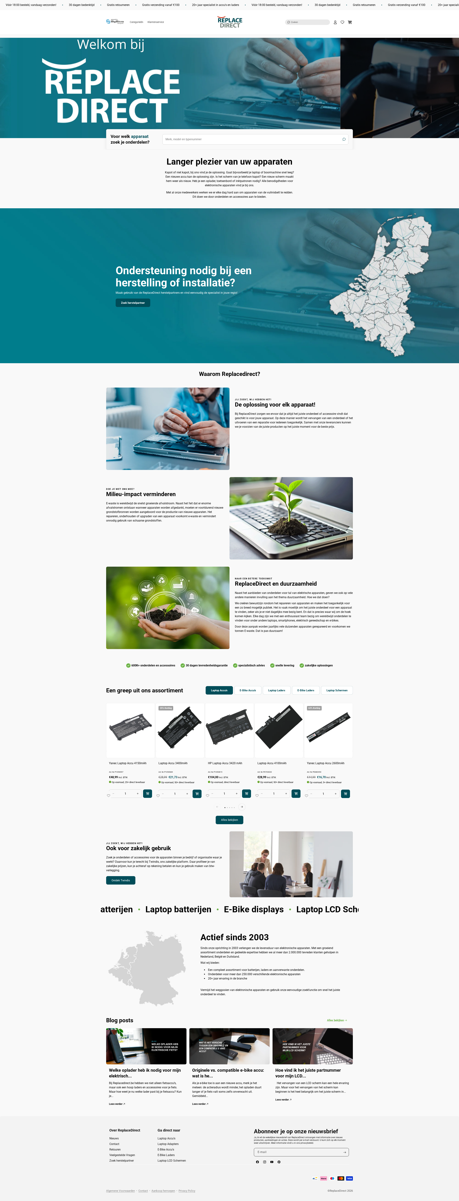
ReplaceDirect (338, 1190)
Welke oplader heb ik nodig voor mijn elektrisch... (145, 1073)
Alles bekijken (229, 820)
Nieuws (114, 1138)
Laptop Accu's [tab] (219, 690)
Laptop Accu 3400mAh (173, 763)
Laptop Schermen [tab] (336, 690)
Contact (114, 1144)
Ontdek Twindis (121, 880)
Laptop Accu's (166, 1138)
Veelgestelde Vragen (122, 1155)
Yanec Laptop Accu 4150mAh (127, 763)
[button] (307, 22)
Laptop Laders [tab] (276, 690)
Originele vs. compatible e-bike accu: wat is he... (228, 1073)
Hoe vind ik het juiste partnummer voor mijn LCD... (308, 1073)
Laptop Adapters (168, 1144)
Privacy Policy (187, 1190)
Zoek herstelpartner (133, 302)
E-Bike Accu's (166, 1149)
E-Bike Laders (166, 1155)
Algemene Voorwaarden (120, 1190)
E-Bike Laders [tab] (305, 690)
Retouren (115, 1149)
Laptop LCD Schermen (172, 1160)
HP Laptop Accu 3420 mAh (225, 763)
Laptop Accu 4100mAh (272, 763)
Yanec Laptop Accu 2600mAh (325, 763)
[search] (255, 139)
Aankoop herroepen (163, 1190)
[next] (241, 806)
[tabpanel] (229, 763)
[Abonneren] (345, 1152)
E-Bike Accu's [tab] (248, 690)
